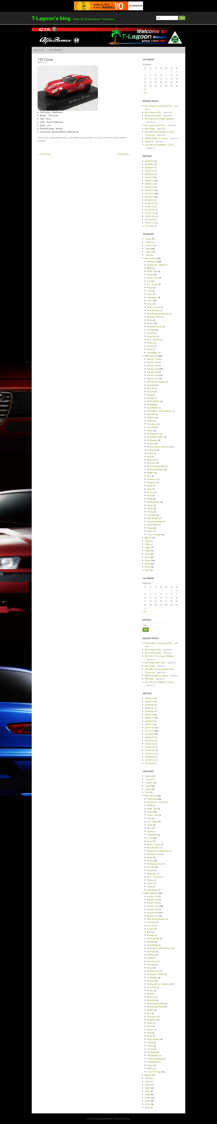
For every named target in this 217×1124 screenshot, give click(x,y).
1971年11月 (150, 222)
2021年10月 (150, 190)
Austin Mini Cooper (153, 115)
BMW (149, 268)
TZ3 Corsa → (123, 154)
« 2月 (144, 92)
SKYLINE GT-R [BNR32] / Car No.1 (160, 144)
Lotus (149, 303)
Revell (149, 485)
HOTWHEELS (153, 433)
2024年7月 (149, 170)
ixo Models (151, 440)
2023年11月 (150, 180)
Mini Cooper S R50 (153, 112)
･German (149, 245)
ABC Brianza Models (156, 381)
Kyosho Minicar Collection (158, 446)
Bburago (150, 398)
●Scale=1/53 (152, 372)
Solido (149, 498)
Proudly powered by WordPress (100, 1118)
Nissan (150, 323)
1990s (147, 560)
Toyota (150, 346)
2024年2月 (149, 174)
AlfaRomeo (108, 137)
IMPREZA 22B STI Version (156, 138)
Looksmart (151, 450)
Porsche (150, 329)
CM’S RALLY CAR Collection (159, 411)
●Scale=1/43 (152, 368)
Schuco (150, 492)
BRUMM (150, 404)
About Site (39, 50)
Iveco (149, 290)
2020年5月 (149, 200)
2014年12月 (150, 203)
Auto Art (150, 388)
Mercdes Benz (153, 310)
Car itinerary (55, 50)
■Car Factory (150, 258)
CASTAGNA (152, 407)
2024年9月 (149, 167)
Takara (150, 505)
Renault (150, 333)
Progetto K (151, 482)
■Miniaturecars (80, 137)
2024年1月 (149, 177)
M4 (148, 456)
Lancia (150, 300)
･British (148, 238)
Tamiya (150, 508)
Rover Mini (151, 336)
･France (148, 242)
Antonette (151, 385)
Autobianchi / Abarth (156, 264)
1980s (147, 557)
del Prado (151, 414)
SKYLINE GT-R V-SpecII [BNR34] (159, 118)
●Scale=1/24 (152, 362)
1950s (147, 547)
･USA (147, 255)
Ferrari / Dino (152, 277)
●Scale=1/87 (152, 378)
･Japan (148, 251)
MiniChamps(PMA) (155, 469)
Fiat (148, 281)
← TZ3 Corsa (44, 154)
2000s (147, 563)
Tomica (150, 511)
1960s (147, 550)
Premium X (152, 479)
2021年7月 (149, 193)
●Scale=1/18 (152, 359)
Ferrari (150, 274)
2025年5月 (149, 164)
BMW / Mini (152, 271)
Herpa (149, 430)
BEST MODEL (153, 401)
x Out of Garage (154, 534)
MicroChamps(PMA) (155, 466)
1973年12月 (150, 213)
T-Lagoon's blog (51, 18)
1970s (147, 553)
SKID (149, 495)
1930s (147, 544)
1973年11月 (150, 216)
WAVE (150, 531)
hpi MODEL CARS (155, 437)
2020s (147, 570)
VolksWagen (152, 352)
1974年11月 (150, 209)
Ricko (149, 489)
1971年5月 (149, 226)
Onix (149, 476)
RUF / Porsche (153, 339)
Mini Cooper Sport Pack (155, 125)
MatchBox (151, 463)
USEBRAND (152, 524)
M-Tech (150, 453)
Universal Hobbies (155, 521)
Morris (149, 320)
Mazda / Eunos (153, 307)
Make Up (151, 459)
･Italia (71, 137)
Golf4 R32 (149, 141)
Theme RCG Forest (122, 1118)
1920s (147, 540)
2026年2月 (149, 161)
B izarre (150, 391)
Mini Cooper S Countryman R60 (158, 105)
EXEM (150, 420)
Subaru (150, 342)
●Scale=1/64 (92, 137)
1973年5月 (149, 219)
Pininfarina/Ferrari (154, 326)
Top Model (151, 514)
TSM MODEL (153, 518)
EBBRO (150, 417)
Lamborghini (152, 297)
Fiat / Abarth (152, 284)
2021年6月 (149, 196)
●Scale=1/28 (152, 365)
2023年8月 (149, 183)
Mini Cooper (150, 128)
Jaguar (150, 294)
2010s (100, 137)
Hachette (151, 427)
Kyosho (150, 443)
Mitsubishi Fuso (154, 316)
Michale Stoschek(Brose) (158, 313)
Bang (149, 394)
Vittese (150, 527)
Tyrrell (149, 349)
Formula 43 (152, 424)
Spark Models (153, 502)
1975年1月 (149, 206)
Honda (150, 287)
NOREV (150, 472)
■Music (148, 537)
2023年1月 (149, 187)
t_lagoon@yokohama (57, 137)
